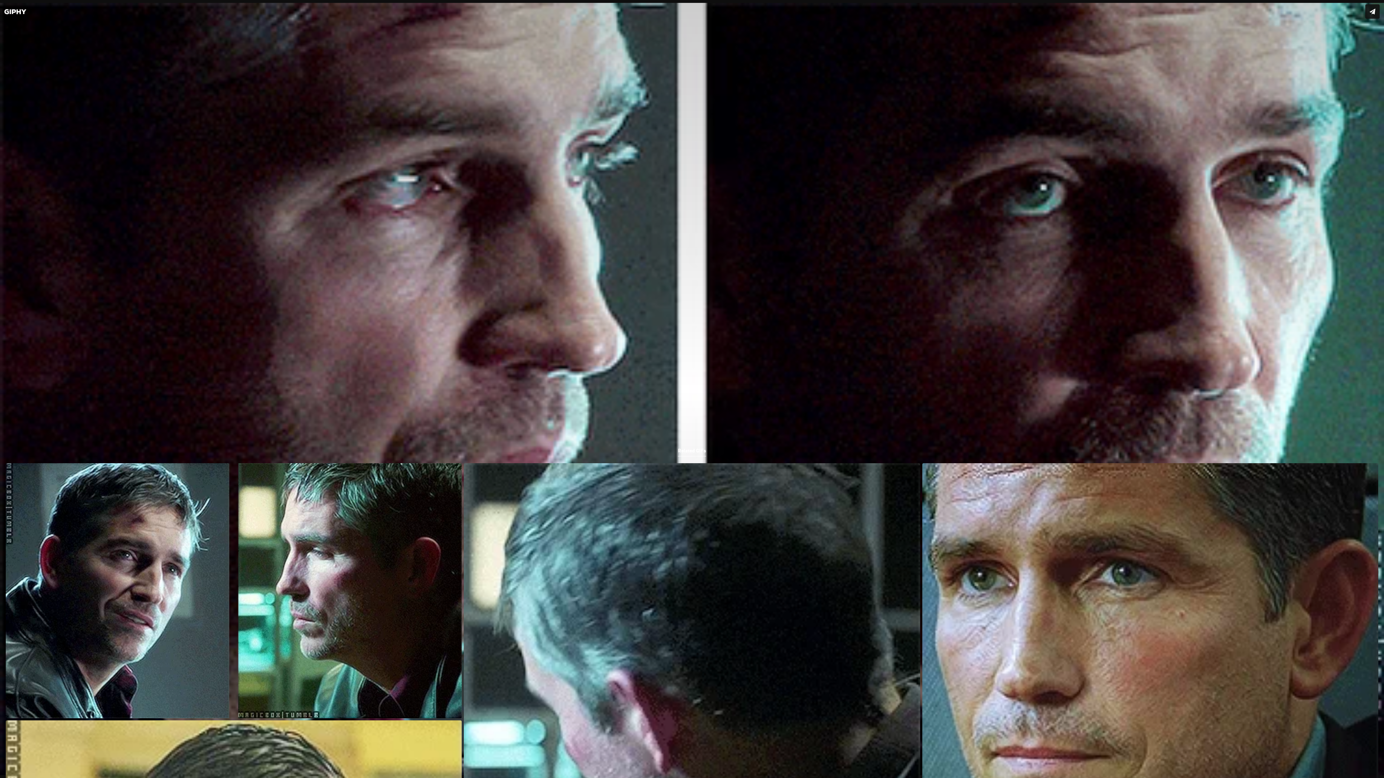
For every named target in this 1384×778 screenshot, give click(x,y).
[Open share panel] (1372, 11)
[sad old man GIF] (692, 389)
